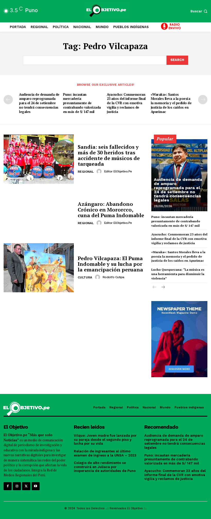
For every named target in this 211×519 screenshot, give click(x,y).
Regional (86, 171)
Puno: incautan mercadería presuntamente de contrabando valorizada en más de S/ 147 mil (82, 103)
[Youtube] (36, 486)
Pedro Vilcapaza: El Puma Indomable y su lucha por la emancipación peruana (110, 264)
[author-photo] (99, 171)
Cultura (85, 277)
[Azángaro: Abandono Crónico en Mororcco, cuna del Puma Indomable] (39, 213)
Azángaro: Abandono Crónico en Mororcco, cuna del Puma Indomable (111, 209)
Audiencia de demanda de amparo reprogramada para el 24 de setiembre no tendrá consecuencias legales (39, 103)
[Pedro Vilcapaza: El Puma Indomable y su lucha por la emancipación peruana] (39, 267)
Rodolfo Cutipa (113, 277)
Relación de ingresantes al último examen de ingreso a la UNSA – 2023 (105, 453)
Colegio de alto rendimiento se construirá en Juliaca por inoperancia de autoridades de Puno (105, 467)
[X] (26, 486)
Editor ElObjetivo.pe (118, 171)
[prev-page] (8, 99)
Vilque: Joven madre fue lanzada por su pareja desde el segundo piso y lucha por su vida (105, 439)
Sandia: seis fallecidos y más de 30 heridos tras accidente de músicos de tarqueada (109, 155)
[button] (199, 11)
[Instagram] (17, 486)
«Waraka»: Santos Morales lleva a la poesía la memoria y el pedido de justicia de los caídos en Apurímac (171, 103)
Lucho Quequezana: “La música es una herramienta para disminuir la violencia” (177, 274)
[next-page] (202, 99)
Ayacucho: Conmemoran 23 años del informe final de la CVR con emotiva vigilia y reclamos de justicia (126, 103)
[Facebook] (8, 486)
